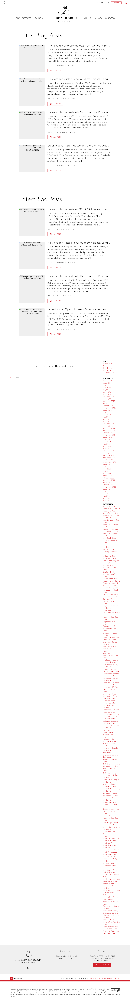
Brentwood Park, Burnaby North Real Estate (110, 552)
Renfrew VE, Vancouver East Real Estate (110, 818)
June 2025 (107, 415)
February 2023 (108, 478)
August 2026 (107, 383)
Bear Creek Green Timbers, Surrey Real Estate (111, 540)
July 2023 (106, 467)
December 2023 (109, 455)
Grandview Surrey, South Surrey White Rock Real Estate (110, 696)
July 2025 (106, 412)
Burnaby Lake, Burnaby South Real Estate (110, 568)
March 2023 (107, 476)
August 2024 (107, 437)
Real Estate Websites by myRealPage (109, 978)
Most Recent (107, 381)
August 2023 (107, 464)
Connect (116, 3)
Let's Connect (102, 965)
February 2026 (108, 397)
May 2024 (106, 444)
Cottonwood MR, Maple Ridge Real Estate (109, 628)
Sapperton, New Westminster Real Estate (109, 834)
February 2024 (108, 451)
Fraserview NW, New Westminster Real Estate (111, 689)
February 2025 (108, 424)
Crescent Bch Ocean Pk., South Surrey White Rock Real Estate (111, 635)
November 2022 (109, 482)
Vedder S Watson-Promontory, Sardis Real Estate (110, 886)
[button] (126, 3)
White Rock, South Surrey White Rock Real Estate (111, 922)
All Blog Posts (107, 363)
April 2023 (107, 473)
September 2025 (109, 408)
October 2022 (108, 485)
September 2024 (109, 435)
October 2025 (108, 406)
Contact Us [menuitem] (110, 18)
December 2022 (109, 480)
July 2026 (106, 385)
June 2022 (107, 494)
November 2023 (109, 458)
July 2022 (106, 491)
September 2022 (109, 487)
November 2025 (109, 403)
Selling (87, 18)
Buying (38, 18)
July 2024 (106, 439)
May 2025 (107, 417)
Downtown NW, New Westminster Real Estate (111, 649)
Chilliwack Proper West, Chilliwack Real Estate (111, 601)
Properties (26, 18)
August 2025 (107, 410)
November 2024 (109, 430)
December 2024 (109, 428)
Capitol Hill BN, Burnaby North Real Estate (110, 574)
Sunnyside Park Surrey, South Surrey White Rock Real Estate (111, 870)
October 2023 (108, 460)
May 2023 (106, 471)
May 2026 (106, 390)
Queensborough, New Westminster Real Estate (111, 811)
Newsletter (107, 757)
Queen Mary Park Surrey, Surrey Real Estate (110, 805)
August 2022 (107, 489)
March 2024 (107, 448)
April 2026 (107, 392)
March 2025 (107, 421)
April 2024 (107, 446)
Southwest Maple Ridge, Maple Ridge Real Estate (110, 859)
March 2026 (107, 394)
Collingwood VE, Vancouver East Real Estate (110, 617)
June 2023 (107, 469)
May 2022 (106, 496)
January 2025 (108, 426)
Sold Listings (107, 370)
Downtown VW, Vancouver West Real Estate (111, 656)
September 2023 (109, 462)
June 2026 (107, 387)
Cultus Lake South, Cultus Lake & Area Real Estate (110, 642)
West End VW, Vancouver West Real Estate (111, 902)
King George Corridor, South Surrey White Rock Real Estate (111, 717)
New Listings (107, 366)
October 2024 (108, 433)
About (98, 18)
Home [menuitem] (17, 18)
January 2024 (108, 453)
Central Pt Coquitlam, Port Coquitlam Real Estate (111, 590)
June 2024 (107, 442)
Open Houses (108, 368)
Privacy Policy (93, 978)
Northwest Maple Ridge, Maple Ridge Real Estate (110, 775)
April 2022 (107, 498)
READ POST (57, 70)
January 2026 (108, 399)
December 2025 (109, 401)
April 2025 (107, 419)
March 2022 (107, 500)
